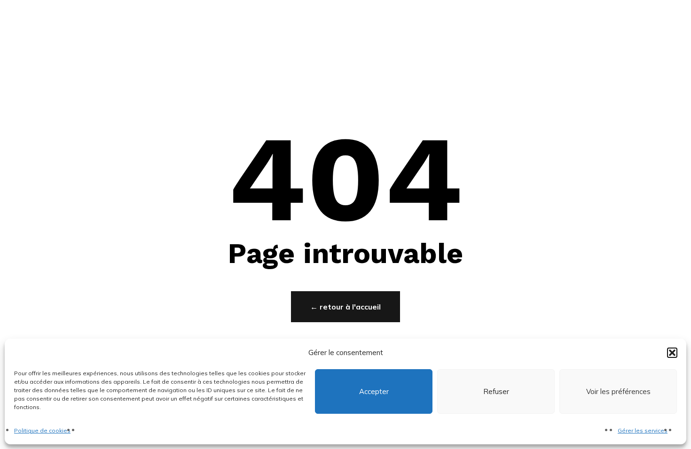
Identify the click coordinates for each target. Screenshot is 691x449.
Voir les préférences (618, 391)
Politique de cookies (42, 430)
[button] (672, 352)
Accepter (374, 391)
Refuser (496, 391)
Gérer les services (642, 430)
